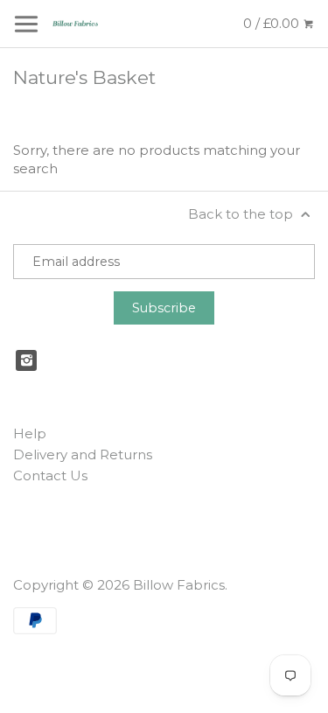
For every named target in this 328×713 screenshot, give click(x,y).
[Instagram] (26, 360)
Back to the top (242, 214)
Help (29, 433)
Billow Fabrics (179, 585)
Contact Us (50, 475)
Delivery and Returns (82, 454)
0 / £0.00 (273, 23)
